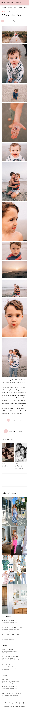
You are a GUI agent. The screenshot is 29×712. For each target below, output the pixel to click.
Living (20, 7)
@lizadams (12, 494)
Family (26, 7)
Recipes (4, 7)
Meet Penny (5, 466)
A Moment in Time (11, 15)
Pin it (16, 425)
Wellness (10, 7)
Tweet (19, 425)
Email (23, 425)
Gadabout (23, 706)
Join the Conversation (16, 431)
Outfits (15, 7)
